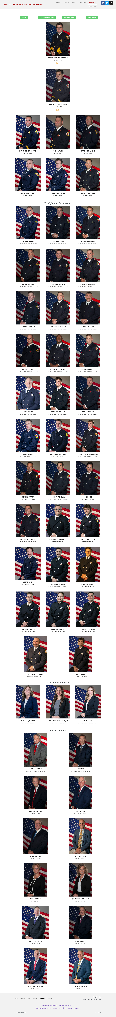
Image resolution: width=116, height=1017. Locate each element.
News (74, 2)
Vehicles (82, 2)
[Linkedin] (100, 1012)
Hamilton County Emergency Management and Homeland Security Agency (58, 1008)
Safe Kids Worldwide (65, 1005)
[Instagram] (111, 3)
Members (92, 2)
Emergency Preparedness (49, 1005)
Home (58, 2)
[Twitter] (107, 3)
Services (66, 2)
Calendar (92, 6)
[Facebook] (103, 3)
